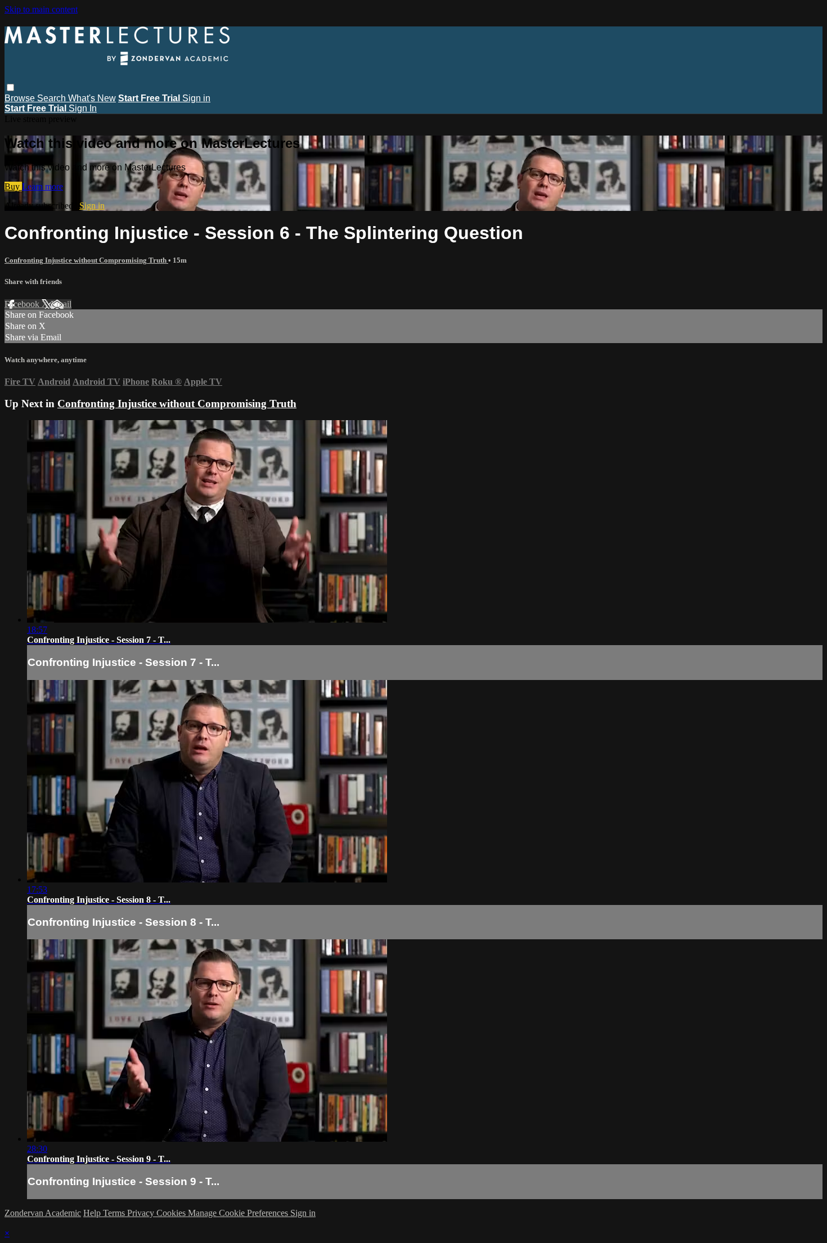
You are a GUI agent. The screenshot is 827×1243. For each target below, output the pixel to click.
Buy (13, 186)
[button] (10, 87)
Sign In (83, 108)
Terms (115, 1213)
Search (52, 98)
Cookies (172, 1213)
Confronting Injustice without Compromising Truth (86, 260)
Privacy (141, 1213)
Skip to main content (41, 9)
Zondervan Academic (43, 1213)
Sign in (196, 98)
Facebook (23, 304)
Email (61, 304)
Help (93, 1213)
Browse (21, 98)
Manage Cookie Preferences (239, 1213)
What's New (92, 98)
